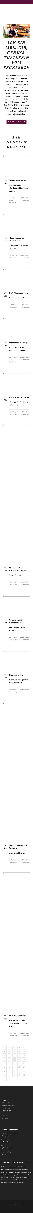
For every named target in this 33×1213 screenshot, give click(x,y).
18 (19, 1059)
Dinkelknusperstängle (18, 293)
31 (9, 1071)
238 (22, 255)
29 (24, 1067)
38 (19, 1075)
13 (19, 1055)
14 (24, 1055)
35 (5, 1075)
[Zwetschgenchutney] (16, 165)
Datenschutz (4, 1118)
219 (22, 1033)
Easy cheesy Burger (6, 1152)
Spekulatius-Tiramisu (7, 1140)
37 (14, 1075)
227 (22, 412)
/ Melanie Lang (13, 257)
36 (9, 1075)
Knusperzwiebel (16, 675)
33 (19, 1071)
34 (24, 1071)
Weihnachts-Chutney (18, 343)
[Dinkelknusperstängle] (16, 278)
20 (5, 1063)
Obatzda (3, 1146)
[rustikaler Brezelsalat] (16, 941)
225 (22, 304)
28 (19, 1067)
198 (22, 198)
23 (19, 1063)
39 (24, 1075)
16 (9, 1059)
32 (14, 1071)
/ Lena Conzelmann (12, 201)
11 (9, 1055)
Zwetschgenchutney (18, 180)
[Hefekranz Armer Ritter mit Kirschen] (16, 494)
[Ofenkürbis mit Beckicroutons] (16, 605)
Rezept (15, 198)
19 (24, 1059)
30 (5, 1071)
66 (22, 582)
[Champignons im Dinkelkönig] (16, 223)
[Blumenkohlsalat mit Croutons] (16, 771)
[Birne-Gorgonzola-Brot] (16, 382)
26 (9, 1067)
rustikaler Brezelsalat (18, 1016)
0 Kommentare (25, 200)
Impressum (4, 1115)
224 (22, 637)
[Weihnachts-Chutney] (16, 327)
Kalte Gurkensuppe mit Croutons (10, 1133)
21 (9, 1063)
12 (14, 1055)
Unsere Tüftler (16, 122)
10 (5, 1055)
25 (5, 1067)
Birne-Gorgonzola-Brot (19, 398)
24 (24, 1063)
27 (14, 1067)
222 (22, 357)
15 (5, 1059)
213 (22, 689)
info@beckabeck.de (10, 1105)
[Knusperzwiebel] (16, 660)
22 (14, 1063)
